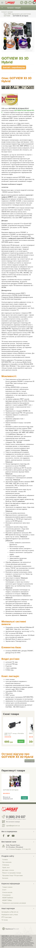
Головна (5, 859)
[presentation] (3, 730)
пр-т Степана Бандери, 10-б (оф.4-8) (18, 849)
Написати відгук (29, 761)
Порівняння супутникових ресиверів (14, 903)
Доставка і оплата (8, 870)
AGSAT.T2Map (7, 900)
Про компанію (7, 862)
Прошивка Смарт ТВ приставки (12, 875)
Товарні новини (7, 887)
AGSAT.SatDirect (7, 898)
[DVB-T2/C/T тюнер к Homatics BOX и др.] (14, 725)
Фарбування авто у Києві (10, 914)
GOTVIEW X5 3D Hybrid (10, 790)
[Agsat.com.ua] (10, 2)
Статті (4, 890)
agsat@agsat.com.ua (13, 826)
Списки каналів (7, 892)
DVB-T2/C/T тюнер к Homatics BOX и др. (14, 734)
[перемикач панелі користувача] (30, 2)
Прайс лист (6, 867)
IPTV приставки (7, 917)
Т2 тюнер (5, 920)
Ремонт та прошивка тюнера (11, 873)
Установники (6, 895)
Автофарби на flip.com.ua (10, 912)
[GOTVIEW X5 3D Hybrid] (18, 38)
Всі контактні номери (13, 822)
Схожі (24, 798)
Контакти (5, 878)
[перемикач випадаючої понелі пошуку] (22, 2)
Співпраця (5, 865)
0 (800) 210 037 (15, 816)
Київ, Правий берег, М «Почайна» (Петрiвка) (14, 846)
